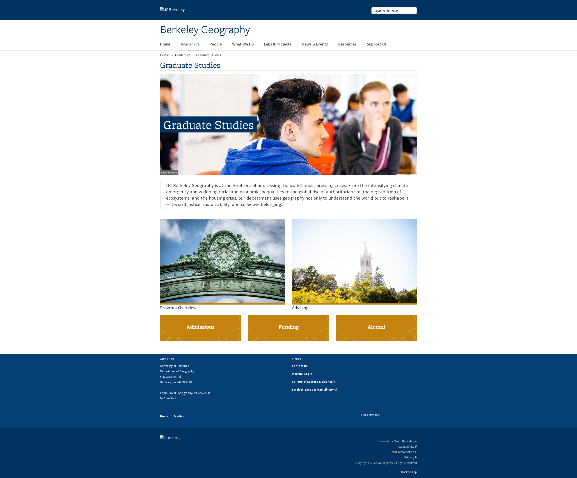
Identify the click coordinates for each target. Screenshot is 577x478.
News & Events (315, 44)
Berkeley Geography (205, 30)
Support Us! (377, 44)
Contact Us (300, 366)
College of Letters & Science (313, 382)
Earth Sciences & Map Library (314, 390)
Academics (190, 44)
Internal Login (302, 374)
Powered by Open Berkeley (397, 441)
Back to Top (409, 472)
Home (165, 44)
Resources (347, 44)
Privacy (410, 457)
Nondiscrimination (403, 452)
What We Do (243, 44)
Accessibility (407, 446)
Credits (178, 416)
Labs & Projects (278, 44)
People (216, 44)
